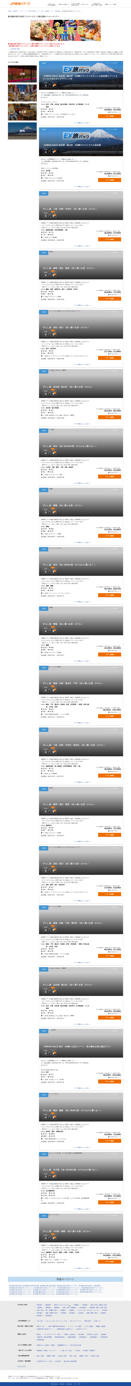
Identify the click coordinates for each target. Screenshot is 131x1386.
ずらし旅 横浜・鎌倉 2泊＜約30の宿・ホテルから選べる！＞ (72, 1110)
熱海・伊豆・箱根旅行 (69, 1307)
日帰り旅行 (87, 1321)
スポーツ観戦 (89, 1326)
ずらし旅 (39, 1321)
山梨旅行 (39, 1307)
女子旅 (78, 1350)
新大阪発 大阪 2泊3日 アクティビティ (20, 1290)
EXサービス (85, 4)
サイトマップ (22, 1366)
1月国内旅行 (82, 1337)
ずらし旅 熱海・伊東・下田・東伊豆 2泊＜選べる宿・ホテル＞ (73, 923)
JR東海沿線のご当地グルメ (65, 1329)
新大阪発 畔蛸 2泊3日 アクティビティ (91, 1292)
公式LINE (58, 1361)
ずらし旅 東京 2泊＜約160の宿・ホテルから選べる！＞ (70, 446)
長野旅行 (48, 1307)
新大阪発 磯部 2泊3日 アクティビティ (44, 1292)
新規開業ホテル (62, 1345)
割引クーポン (41, 1326)
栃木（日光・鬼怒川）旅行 (99, 1305)
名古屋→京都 (62, 1356)
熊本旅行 (39, 1315)
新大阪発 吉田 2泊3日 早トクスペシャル (21, 1288)
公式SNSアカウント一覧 (44, 1361)
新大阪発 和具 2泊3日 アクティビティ (20, 1292)
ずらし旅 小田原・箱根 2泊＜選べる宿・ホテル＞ (67, 1231)
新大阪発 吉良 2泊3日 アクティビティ (20, 1294)
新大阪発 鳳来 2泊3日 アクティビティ (67, 1294)
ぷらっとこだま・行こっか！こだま (56, 1321)
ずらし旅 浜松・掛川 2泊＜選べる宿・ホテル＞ (66, 327)
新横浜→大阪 (84, 1356)
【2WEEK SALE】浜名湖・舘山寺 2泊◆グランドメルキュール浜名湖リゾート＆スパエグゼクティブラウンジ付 (80, 77)
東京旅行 (39, 1305)
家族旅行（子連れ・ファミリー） (47, 1350)
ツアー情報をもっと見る (81, 123)
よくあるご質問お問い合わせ (75, 4)
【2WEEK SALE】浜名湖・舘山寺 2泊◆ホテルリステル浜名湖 (72, 145)
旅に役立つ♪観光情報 (70, 1361)
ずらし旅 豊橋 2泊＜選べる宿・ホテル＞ (63, 505)
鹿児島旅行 (49, 1315)
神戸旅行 (39, 1313)
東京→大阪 (73, 1356)
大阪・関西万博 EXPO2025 (56, 1326)
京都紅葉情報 (72, 1337)
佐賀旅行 (103, 1313)
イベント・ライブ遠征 (74, 1326)
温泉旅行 (104, 1334)
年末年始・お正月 (92, 1334)
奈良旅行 (105, 1310)
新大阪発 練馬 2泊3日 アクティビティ (67, 1290)
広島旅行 (63, 1313)
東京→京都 (40, 1356)
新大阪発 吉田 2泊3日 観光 (48, 1286)
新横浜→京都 (51, 1356)
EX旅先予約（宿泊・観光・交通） (96, 4)
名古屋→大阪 (95, 1356)
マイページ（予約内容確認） (51, 4)
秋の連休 (81, 1334)
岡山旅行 (72, 1313)
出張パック (97, 1321)
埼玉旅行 (85, 1305)
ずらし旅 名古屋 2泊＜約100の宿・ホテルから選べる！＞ (71, 1170)
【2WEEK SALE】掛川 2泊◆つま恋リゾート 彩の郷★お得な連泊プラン (77, 1046)
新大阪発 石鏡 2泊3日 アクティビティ (67, 1292)
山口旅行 (81, 1313)
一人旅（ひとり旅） (66, 1350)
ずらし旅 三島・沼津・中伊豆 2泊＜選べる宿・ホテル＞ (70, 209)
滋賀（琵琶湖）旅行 (52, 1313)
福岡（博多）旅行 (92, 1313)
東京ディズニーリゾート (62, 1305)
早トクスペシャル (75, 1321)
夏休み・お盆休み (70, 1334)
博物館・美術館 (100, 1326)
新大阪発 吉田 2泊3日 (15, 1286)
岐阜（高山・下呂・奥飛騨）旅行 (47, 1310)
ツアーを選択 (109, 116)
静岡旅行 (57, 1307)
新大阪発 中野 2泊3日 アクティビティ (91, 1290)
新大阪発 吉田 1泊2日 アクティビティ (45, 1288)
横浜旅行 (48, 1305)
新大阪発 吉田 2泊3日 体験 (31, 1286)
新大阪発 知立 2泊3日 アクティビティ (44, 1294)
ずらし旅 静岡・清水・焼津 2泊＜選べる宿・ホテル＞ (69, 268)
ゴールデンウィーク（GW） (52, 1334)
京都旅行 (63, 1310)
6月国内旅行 (40, 1340)
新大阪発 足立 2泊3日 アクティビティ (44, 1290)
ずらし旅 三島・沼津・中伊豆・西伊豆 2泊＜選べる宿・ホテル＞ (74, 745)
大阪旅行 (71, 1310)
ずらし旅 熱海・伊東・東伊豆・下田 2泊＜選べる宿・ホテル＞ (73, 683)
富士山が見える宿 (75, 1345)
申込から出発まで (64, 4)
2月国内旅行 (93, 1337)
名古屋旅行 (83, 1307)
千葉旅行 (76, 1305)
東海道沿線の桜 (59, 1337)
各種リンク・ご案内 (110, 4)
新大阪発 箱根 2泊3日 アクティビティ (69, 1288)
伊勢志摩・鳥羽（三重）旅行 (98, 1307)
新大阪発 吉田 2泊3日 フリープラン (67, 1286)
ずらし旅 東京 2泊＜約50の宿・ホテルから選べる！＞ (69, 565)
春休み (39, 1334)
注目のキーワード (81, 1329)
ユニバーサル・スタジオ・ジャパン (88, 1310)
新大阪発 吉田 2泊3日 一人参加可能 (89, 1286)
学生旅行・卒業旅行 (89, 1350)
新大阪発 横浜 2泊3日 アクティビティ (92, 1288)
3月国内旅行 (104, 1337)
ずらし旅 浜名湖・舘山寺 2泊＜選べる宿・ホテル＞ (68, 387)
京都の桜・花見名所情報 (44, 1337)
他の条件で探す (15, 49)
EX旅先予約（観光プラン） (45, 1329)
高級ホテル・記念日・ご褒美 (45, 1345)
